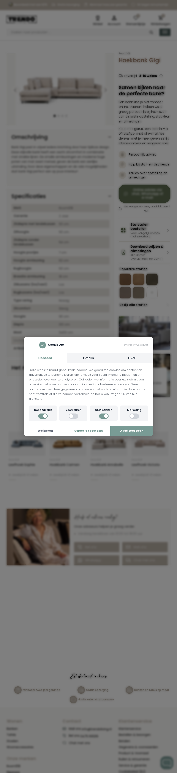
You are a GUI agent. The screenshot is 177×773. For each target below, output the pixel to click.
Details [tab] (88, 358)
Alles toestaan (131, 431)
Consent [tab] (45, 358)
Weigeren (45, 431)
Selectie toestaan (88, 431)
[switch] (43, 416)
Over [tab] (132, 358)
